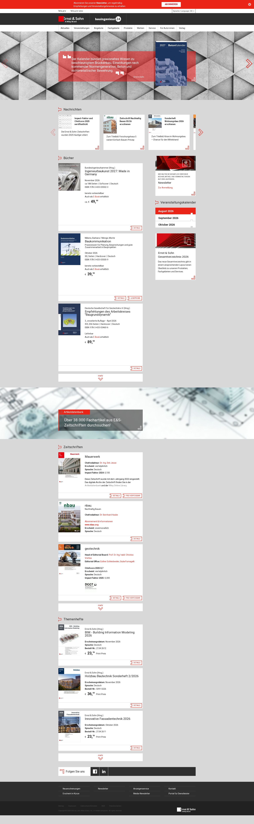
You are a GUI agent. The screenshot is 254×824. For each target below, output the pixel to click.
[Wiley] (62, 11)
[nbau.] (70, 516)
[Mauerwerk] (70, 467)
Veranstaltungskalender (178, 202)
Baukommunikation (109, 244)
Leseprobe (135, 298)
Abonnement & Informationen (99, 521)
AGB (103, 806)
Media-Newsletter (141, 793)
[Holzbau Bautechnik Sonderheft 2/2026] (70, 683)
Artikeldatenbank (93, 485)
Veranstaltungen (82, 28)
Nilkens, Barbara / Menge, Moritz (100, 238)
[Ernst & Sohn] (74, 19)
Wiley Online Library (118, 485)
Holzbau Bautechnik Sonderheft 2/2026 (112, 676)
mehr (100, 376)
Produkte (128, 28)
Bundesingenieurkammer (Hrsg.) (100, 168)
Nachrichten (72, 109)
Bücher (68, 158)
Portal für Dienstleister (179, 793)
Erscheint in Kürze (71, 793)
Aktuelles (65, 28)
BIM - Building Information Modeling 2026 (109, 634)
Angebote (98, 28)
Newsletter (103, 789)
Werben (140, 28)
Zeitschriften (73, 447)
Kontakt (172, 789)
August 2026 (165, 211)
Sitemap (61, 806)
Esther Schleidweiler (109, 561)
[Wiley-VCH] (77, 11)
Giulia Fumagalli (127, 561)
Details (136, 228)
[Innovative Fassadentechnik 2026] (70, 726)
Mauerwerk (92, 456)
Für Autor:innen (167, 28)
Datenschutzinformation (89, 806)
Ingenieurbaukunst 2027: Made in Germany (107, 172)
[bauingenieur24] (108, 19)
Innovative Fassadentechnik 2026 (107, 719)
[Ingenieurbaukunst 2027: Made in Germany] (70, 177)
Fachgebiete (113, 28)
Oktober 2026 (166, 224)
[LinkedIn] (103, 771)
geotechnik (92, 548)
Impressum (72, 806)
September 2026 (168, 218)
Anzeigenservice (141, 789)
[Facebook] (95, 771)
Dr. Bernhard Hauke (109, 515)
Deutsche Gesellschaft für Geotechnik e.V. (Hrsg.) (107, 308)
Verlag (182, 28)
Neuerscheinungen (71, 789)
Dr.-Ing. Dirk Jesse (108, 463)
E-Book (96, 196)
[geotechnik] (70, 559)
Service (152, 28)
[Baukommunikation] (70, 249)
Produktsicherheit (115, 806)
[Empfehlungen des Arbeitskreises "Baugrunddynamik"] (70, 319)
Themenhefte (73, 619)
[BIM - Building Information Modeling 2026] (70, 640)
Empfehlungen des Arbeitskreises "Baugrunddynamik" (107, 313)
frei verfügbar (133, 496)
